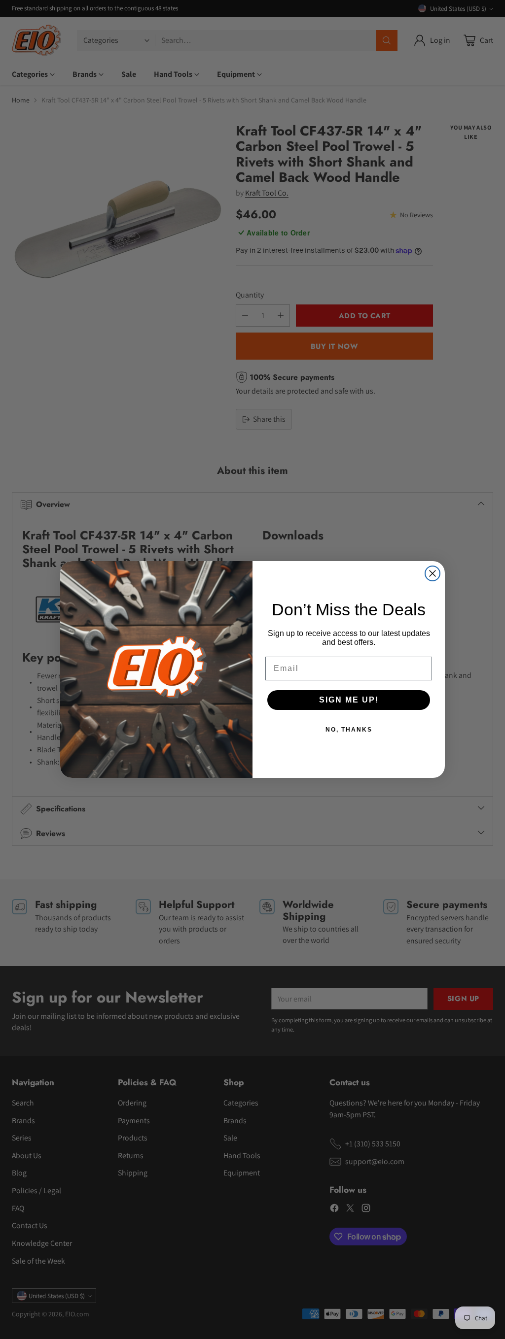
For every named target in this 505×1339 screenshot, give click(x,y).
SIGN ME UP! (349, 700)
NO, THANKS (348, 729)
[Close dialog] (432, 573)
